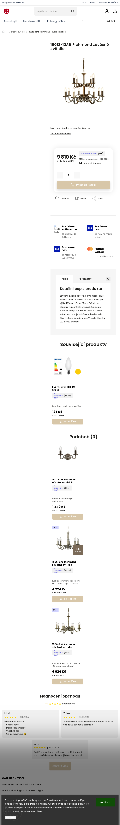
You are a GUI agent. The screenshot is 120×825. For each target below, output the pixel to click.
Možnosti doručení (92, 163)
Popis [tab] (64, 278)
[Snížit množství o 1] (60, 175)
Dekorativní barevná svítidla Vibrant (21, 784)
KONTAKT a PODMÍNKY (108, 2)
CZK (113, 21)
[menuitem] (10, 21)
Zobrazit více (60, 766)
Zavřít (103, 207)
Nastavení (10, 817)
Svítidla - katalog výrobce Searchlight (22, 790)
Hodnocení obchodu (60, 696)
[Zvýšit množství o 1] (77, 175)
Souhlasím (105, 802)
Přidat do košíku (86, 184)
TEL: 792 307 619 (88, 2)
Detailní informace (60, 133)
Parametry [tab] (85, 278)
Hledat (73, 11)
